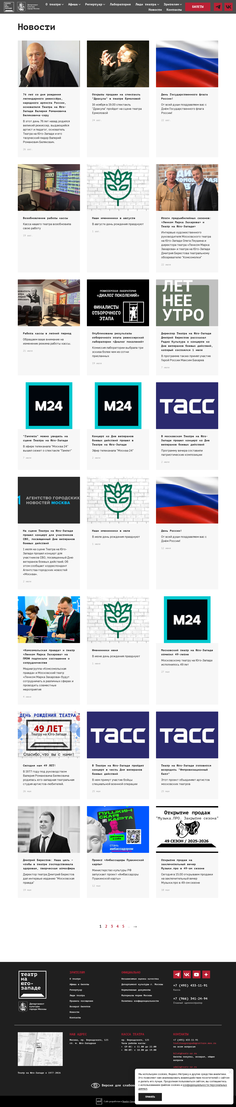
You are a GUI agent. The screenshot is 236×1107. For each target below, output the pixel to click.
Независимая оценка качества (140, 978)
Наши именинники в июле (111, 530)
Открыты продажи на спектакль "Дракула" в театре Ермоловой (116, 96)
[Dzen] (206, 974)
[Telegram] (218, 7)
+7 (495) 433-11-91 (190, 985)
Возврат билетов (80, 1006)
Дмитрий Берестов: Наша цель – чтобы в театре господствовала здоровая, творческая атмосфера (49, 864)
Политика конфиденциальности (140, 1001)
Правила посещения (81, 1001)
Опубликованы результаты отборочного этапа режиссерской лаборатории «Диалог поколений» (118, 337)
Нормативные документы (135, 990)
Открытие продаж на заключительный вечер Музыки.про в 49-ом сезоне (182, 864)
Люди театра (77, 995)
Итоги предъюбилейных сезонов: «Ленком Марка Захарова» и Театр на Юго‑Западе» (186, 222)
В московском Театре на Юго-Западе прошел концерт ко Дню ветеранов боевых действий (185, 440)
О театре (75, 978)
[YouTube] (196, 974)
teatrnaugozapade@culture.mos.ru (194, 1043)
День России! (171, 530)
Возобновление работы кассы (45, 218)
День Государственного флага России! (184, 96)
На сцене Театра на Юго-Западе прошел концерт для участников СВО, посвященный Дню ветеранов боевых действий (49, 537)
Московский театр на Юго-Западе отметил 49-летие (187, 652)
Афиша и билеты (79, 984)
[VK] (228, 7)
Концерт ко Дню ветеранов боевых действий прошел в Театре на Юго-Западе (113, 440)
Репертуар (76, 990)
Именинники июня (105, 650)
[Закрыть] (230, 1072)
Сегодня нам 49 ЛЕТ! (39, 765)
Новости (74, 1012)
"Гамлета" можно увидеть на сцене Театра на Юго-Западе (45, 438)
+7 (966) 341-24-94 (190, 998)
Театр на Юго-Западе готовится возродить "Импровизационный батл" (186, 769)
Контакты (75, 1017)
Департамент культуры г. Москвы (142, 984)
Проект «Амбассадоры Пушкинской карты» (118, 862)
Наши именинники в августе (113, 218)
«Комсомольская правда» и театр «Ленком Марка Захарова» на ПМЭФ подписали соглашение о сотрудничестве (49, 656)
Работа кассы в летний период (47, 333)
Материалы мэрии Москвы (136, 995)
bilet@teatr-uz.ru (185, 1053)
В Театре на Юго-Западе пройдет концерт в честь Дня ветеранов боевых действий (118, 769)
